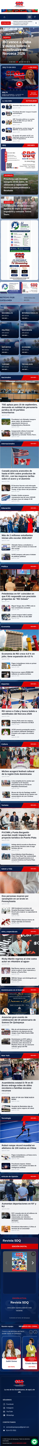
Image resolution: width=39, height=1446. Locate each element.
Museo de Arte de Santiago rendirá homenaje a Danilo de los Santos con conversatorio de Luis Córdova (24, 794)
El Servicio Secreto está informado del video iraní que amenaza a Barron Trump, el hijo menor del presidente (24, 487)
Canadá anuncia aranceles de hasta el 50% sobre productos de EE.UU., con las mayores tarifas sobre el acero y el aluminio (18, 475)
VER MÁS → (32, 145)
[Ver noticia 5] (16, 61)
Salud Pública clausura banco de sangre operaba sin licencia (23, 920)
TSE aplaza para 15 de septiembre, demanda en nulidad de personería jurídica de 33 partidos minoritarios (19, 408)
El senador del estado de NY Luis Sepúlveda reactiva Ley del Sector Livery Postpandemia (23, 137)
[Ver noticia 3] (13, 61)
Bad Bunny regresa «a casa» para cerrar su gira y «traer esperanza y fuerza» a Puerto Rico (23, 970)
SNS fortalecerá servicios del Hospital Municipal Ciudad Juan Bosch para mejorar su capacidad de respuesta (24, 911)
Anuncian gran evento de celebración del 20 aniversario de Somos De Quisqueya (19, 1020)
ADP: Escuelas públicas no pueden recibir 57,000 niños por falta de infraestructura (23, 120)
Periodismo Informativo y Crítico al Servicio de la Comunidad (17, 47)
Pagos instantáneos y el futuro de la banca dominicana (24, 1156)
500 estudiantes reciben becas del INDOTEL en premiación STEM (23, 129)
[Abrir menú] (29, 17)
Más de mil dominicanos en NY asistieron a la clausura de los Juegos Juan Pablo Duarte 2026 (23, 1031)
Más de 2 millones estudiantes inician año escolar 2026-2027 (17, 536)
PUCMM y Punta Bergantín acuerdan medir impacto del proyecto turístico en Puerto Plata (19, 835)
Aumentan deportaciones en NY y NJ (24, 105)
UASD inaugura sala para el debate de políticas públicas (24, 555)
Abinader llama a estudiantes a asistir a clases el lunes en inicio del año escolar (24, 546)
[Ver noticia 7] (20, 61)
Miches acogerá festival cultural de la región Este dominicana (18, 772)
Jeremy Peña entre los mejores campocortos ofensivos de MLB (23, 721)
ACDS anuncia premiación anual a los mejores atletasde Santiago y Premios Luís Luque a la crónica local (23, 732)
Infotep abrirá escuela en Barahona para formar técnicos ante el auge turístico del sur (24, 846)
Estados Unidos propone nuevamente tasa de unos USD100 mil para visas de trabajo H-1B (23, 497)
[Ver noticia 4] (14, 61)
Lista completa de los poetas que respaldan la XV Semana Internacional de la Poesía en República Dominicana (23, 783)
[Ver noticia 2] (11, 61)
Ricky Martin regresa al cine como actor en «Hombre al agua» (19, 960)
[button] (19, 79)
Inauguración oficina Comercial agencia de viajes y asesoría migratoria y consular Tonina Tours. (24, 433)
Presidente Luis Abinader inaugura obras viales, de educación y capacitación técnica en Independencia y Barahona (17, 185)
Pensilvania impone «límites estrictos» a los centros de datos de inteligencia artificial (24, 1165)
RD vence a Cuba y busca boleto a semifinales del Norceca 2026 (19, 712)
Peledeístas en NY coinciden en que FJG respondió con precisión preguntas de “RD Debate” (19, 596)
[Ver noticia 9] (24, 61)
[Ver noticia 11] (27, 61)
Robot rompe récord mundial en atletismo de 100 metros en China (19, 1146)
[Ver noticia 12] (29, 61)
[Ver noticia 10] (25, 61)
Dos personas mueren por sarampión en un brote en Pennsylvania (15, 899)
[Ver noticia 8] (22, 61)
